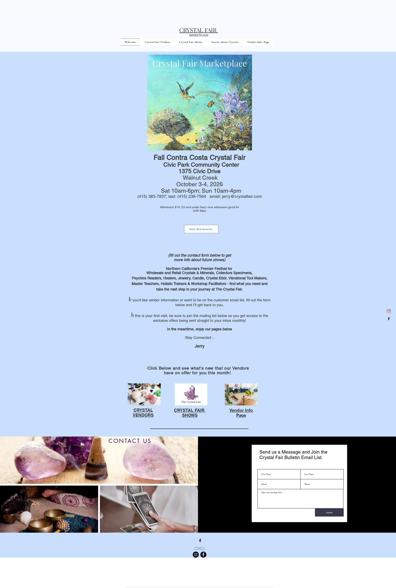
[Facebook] (389, 319)
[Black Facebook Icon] (200, 540)
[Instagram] (389, 311)
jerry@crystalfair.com (242, 196)
